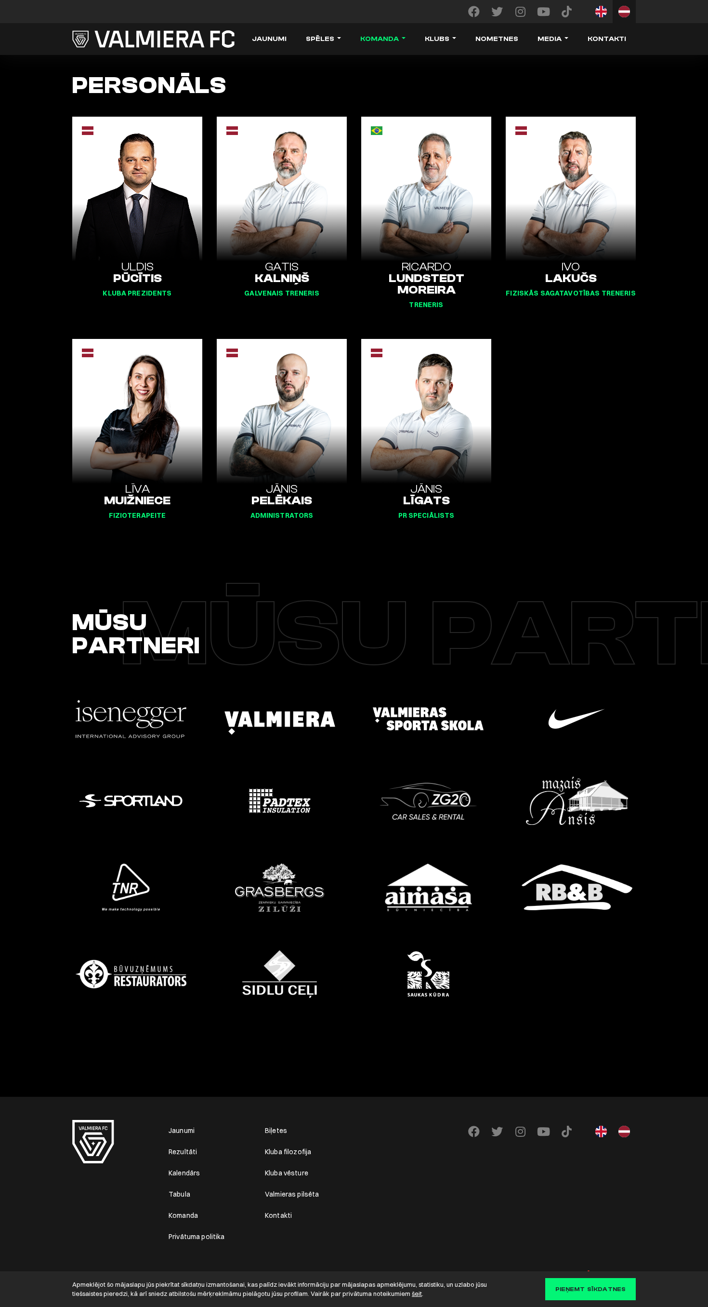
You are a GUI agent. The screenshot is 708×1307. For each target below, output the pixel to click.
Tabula (179, 1194)
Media (550, 39)
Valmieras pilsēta (292, 1194)
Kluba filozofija (288, 1151)
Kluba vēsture (286, 1173)
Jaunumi (269, 39)
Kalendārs (184, 1173)
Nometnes (496, 39)
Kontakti (607, 39)
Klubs (437, 39)
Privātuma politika (197, 1236)
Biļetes (276, 1130)
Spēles (320, 39)
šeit (417, 1293)
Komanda (379, 39)
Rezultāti (183, 1151)
